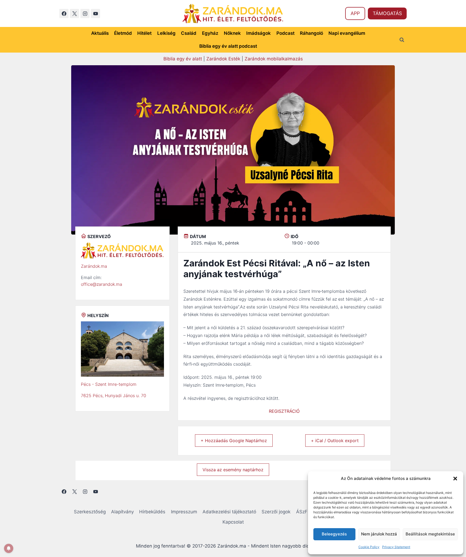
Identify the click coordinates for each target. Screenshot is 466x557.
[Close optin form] (306, 226)
